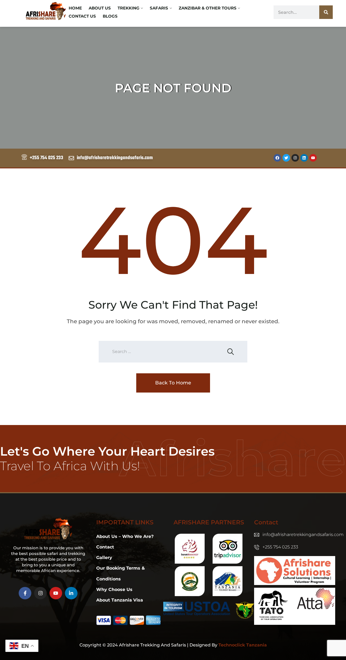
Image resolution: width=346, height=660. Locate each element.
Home (75, 8)
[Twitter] (286, 158)
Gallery (104, 557)
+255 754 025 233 (280, 547)
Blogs (110, 16)
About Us (100, 8)
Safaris (159, 8)
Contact (105, 547)
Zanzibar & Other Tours (208, 8)
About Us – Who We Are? (125, 536)
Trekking (128, 8)
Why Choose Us (114, 589)
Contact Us (82, 16)
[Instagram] (295, 158)
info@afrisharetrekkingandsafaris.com (303, 534)
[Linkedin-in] (71, 593)
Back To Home (173, 383)
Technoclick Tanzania (242, 645)
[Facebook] (277, 158)
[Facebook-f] (25, 593)
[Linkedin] (304, 158)
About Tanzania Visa (119, 600)
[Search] (326, 12)
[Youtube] (313, 158)
